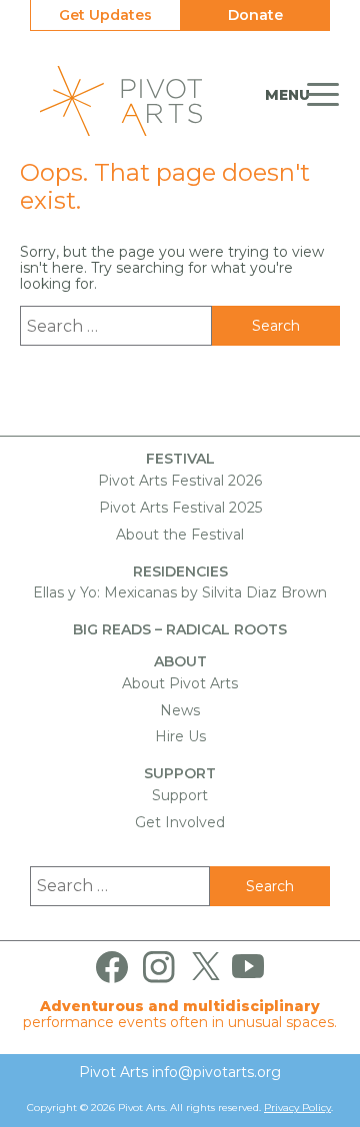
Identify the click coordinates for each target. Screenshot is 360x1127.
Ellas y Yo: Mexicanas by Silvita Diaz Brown (180, 592)
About (180, 661)
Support (180, 773)
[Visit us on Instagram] (159, 967)
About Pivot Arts (180, 683)
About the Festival (180, 535)
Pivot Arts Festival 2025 (180, 508)
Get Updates (105, 15)
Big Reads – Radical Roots (180, 629)
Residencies (180, 572)
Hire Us (180, 736)
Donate (255, 15)
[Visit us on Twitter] (206, 967)
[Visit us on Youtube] (248, 967)
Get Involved (180, 822)
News (180, 710)
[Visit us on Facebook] (112, 967)
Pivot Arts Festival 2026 (180, 481)
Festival (180, 459)
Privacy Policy (297, 1107)
